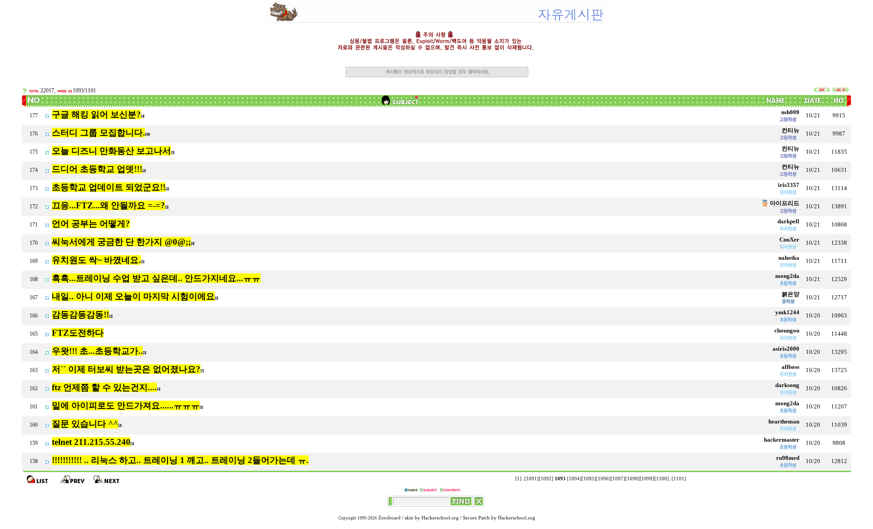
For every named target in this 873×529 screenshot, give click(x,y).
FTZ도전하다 (78, 333)
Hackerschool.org (440, 517)
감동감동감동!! (80, 314)
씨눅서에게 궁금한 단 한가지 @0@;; (121, 242)
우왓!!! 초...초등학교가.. (97, 351)
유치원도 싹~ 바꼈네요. (96, 260)
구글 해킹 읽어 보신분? (96, 114)
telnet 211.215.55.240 (91, 442)
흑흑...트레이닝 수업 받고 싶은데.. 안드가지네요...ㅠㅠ (156, 278)
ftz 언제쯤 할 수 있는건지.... (104, 387)
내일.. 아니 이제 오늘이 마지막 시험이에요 (133, 296)
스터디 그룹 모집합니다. (98, 132)
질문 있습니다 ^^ (85, 423)
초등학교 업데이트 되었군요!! (109, 187)
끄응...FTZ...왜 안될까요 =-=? (108, 205)
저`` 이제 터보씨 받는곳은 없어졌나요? (126, 369)
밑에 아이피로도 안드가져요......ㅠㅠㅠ (126, 405)
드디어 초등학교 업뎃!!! (97, 169)
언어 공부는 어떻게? (91, 223)
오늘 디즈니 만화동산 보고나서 (111, 151)
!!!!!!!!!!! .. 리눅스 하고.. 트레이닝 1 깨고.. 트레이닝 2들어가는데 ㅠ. (180, 460)
